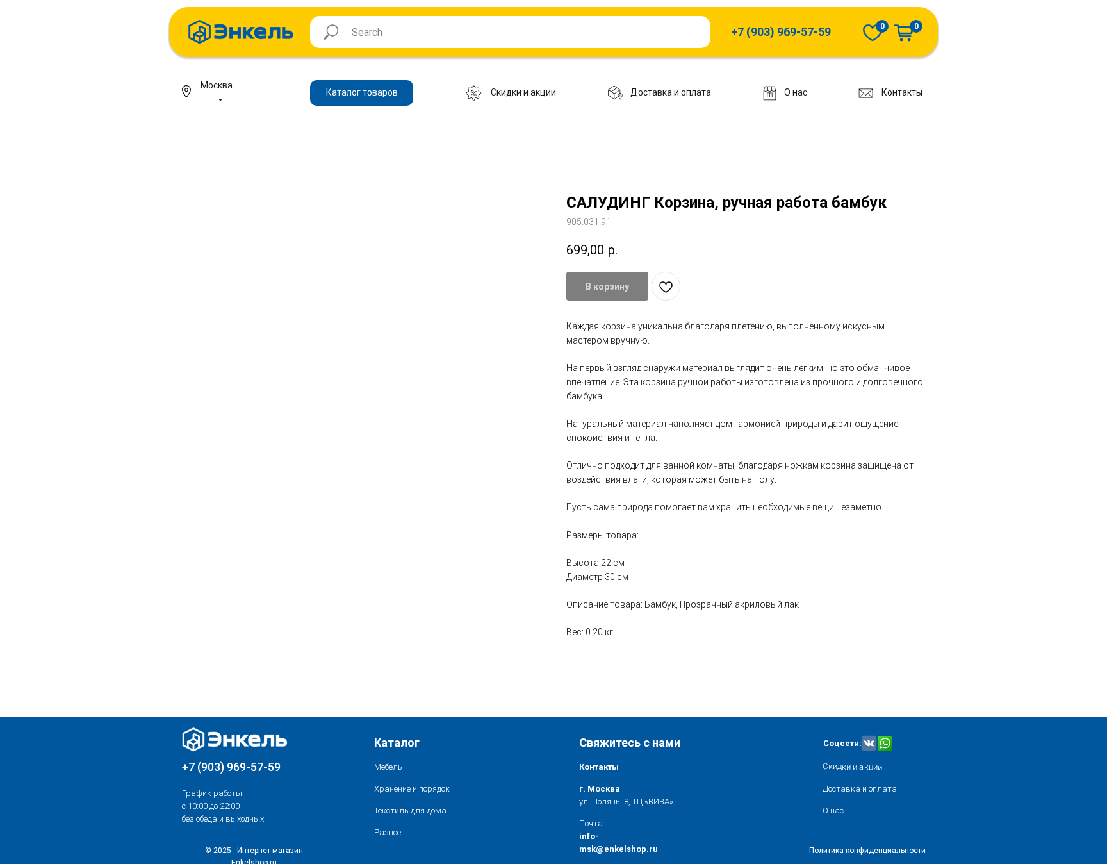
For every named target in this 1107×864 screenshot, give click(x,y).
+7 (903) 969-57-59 (231, 767)
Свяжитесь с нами (629, 742)
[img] (872, 32)
